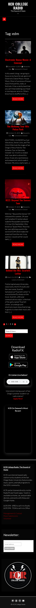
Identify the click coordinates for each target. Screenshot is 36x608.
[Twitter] (12, 600)
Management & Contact (13, 513)
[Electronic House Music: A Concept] (18, 49)
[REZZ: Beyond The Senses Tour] (18, 189)
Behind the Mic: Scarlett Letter (18, 272)
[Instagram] (19, 600)
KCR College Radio (18, 5)
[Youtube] (16, 600)
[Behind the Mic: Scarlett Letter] (18, 262)
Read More (18, 99)
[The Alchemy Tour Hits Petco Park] (18, 117)
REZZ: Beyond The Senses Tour (18, 201)
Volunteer (7, 518)
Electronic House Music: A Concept (18, 61)
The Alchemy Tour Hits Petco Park (18, 128)
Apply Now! (18, 399)
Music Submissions (11, 516)
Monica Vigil (24, 277)
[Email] (23, 600)
